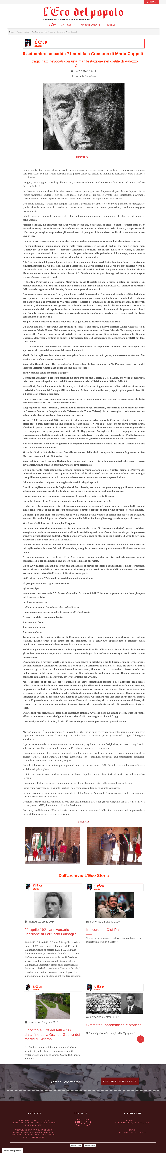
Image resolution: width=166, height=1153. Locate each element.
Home (11, 32)
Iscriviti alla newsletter (120, 1081)
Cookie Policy (90, 1145)
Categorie (68, 24)
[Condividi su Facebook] (77, 157)
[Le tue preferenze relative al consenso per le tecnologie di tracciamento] (12, 1150)
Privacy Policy (76, 1145)
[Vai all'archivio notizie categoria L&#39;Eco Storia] (42, 43)
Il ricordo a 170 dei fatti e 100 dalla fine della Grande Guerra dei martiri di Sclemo (52, 1034)
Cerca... (152, 2)
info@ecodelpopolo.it (132, 1132)
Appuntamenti (90, 24)
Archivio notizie (23, 32)
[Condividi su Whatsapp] (87, 157)
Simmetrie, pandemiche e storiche (114, 1025)
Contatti (111, 24)
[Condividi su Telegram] (83, 157)
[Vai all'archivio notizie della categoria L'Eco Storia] (38, 886)
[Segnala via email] (90, 157)
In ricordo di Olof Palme (105, 930)
